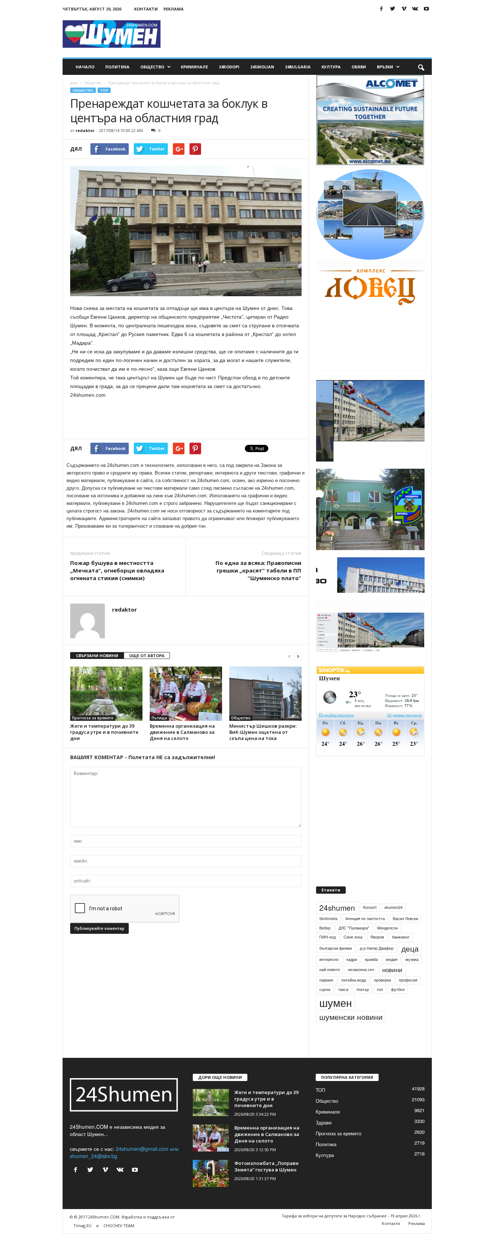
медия (391, 976)
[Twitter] (392, 9)
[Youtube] (426, 9)
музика (411, 976)
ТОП (104, 90)
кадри (351, 976)
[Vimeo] (404, 9)
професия (408, 996)
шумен (335, 1019)
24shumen (337, 924)
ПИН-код (327, 953)
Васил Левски (405, 935)
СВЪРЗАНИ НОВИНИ (97, 655)
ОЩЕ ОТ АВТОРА (147, 655)
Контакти (146, 9)
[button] (421, 67)
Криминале (194, 66)
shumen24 (393, 924)
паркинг (326, 996)
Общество (152, 66)
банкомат (400, 953)
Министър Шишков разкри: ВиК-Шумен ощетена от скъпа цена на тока (263, 732)
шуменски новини (351, 1033)
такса (343, 1006)
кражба (371, 976)
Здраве (324, 1139)
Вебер (325, 944)
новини (392, 986)
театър (362, 1006)
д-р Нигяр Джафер (376, 964)
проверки (382, 996)
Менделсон (387, 944)
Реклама (173, 9)
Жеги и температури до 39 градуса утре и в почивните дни (104, 732)
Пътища (159, 717)
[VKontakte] (415, 9)
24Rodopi (229, 66)
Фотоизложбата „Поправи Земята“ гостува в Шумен (266, 1183)
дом (73, 82)
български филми (335, 964)
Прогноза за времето (93, 717)
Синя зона (353, 953)
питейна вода (353, 996)
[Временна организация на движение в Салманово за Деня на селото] (186, 694)
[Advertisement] (300, 34)
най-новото (329, 986)
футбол (398, 1006)
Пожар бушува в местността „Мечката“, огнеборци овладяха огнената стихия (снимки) (117, 570)
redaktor (85, 130)
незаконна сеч (361, 986)
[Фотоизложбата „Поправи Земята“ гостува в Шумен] (211, 1190)
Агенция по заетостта (365, 935)
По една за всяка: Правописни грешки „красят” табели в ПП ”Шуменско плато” (258, 570)
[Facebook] (381, 9)
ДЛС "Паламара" (353, 944)
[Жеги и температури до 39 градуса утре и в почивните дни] (106, 694)
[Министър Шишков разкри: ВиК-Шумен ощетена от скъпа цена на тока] (265, 694)
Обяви (359, 66)
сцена (324, 1006)
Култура (331, 66)
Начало (85, 66)
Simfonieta (328, 935)
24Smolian (262, 66)
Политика (117, 66)
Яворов (377, 953)
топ (380, 1006)
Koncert (369, 924)
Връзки (385, 66)
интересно (328, 976)
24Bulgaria (298, 66)
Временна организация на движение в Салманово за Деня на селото (182, 732)
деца (410, 964)
